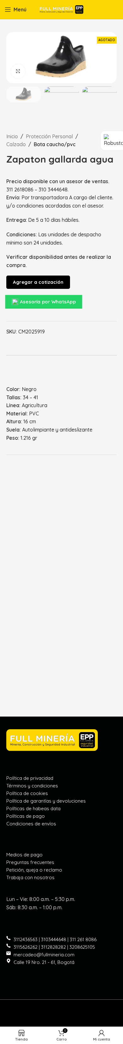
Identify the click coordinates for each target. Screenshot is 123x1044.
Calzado (16, 144)
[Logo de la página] (61, 9)
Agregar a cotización (38, 282)
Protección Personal (49, 136)
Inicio (12, 136)
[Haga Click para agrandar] (18, 71)
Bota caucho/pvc (55, 144)
